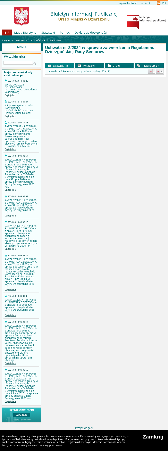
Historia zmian (150, 65)
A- (142, 3)
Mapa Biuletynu (25, 32)
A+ (150, 3)
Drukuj (116, 65)
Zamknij (153, 436)
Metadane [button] (88, 65)
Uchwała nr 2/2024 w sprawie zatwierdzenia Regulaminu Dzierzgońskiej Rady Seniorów (99, 50)
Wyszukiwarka (14, 56)
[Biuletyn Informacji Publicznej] (146, 28)
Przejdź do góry (84, 427)
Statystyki (48, 32)
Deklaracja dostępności (91, 32)
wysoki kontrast (128, 3)
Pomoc (65, 32)
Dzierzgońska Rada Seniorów (44, 40)
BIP (7, 32)
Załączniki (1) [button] (60, 65)
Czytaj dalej (10, 95)
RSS (163, 3)
